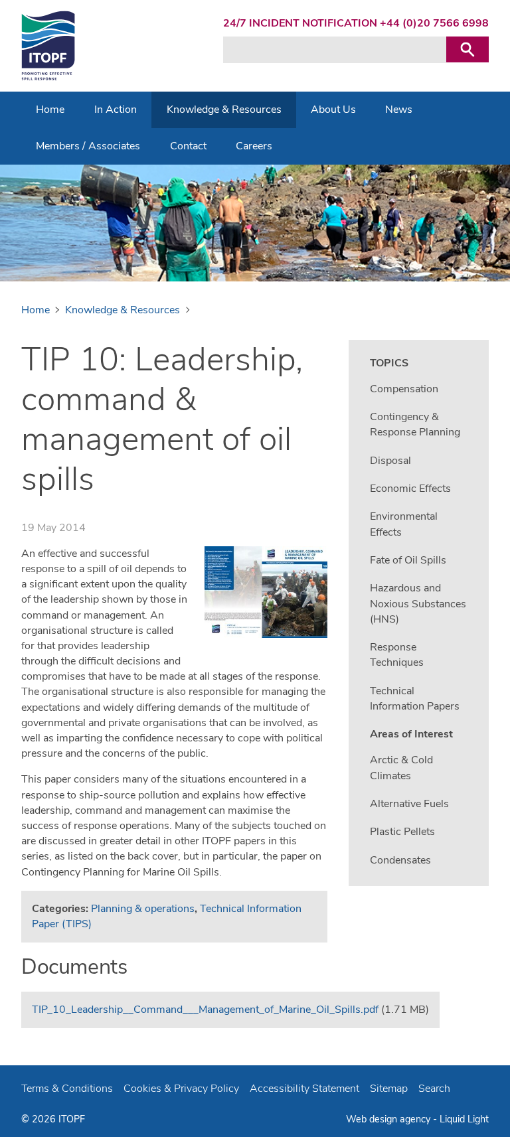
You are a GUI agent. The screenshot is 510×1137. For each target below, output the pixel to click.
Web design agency (389, 1119)
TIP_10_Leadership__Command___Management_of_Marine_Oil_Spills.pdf (205, 1009)
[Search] (467, 49)
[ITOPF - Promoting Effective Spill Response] (48, 46)
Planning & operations (143, 908)
